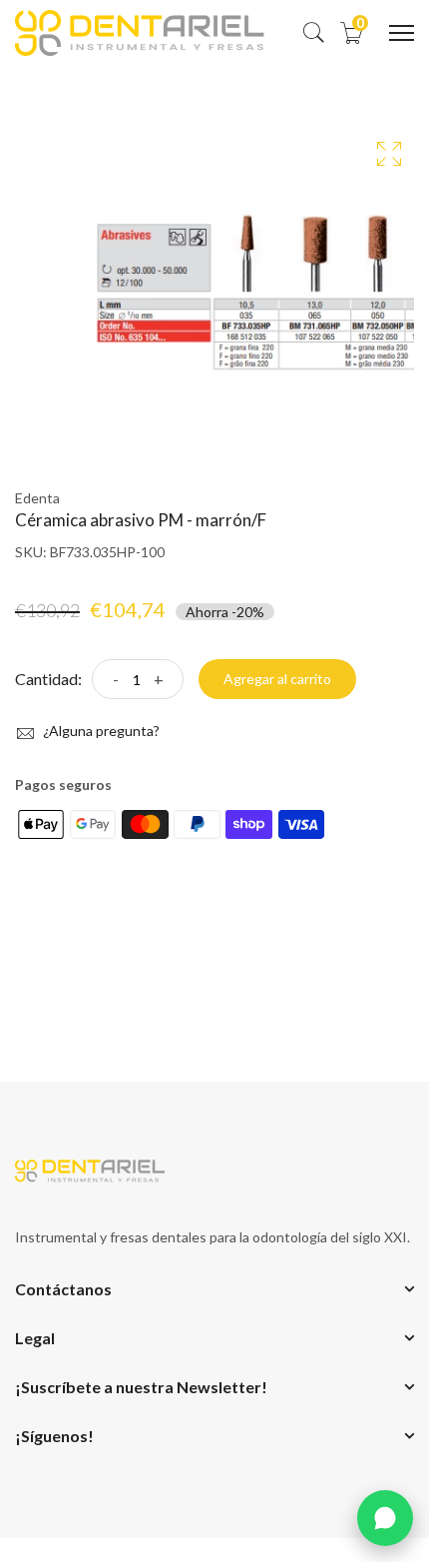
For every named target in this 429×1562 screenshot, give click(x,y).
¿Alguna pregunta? (100, 730)
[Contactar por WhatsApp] (385, 1518)
